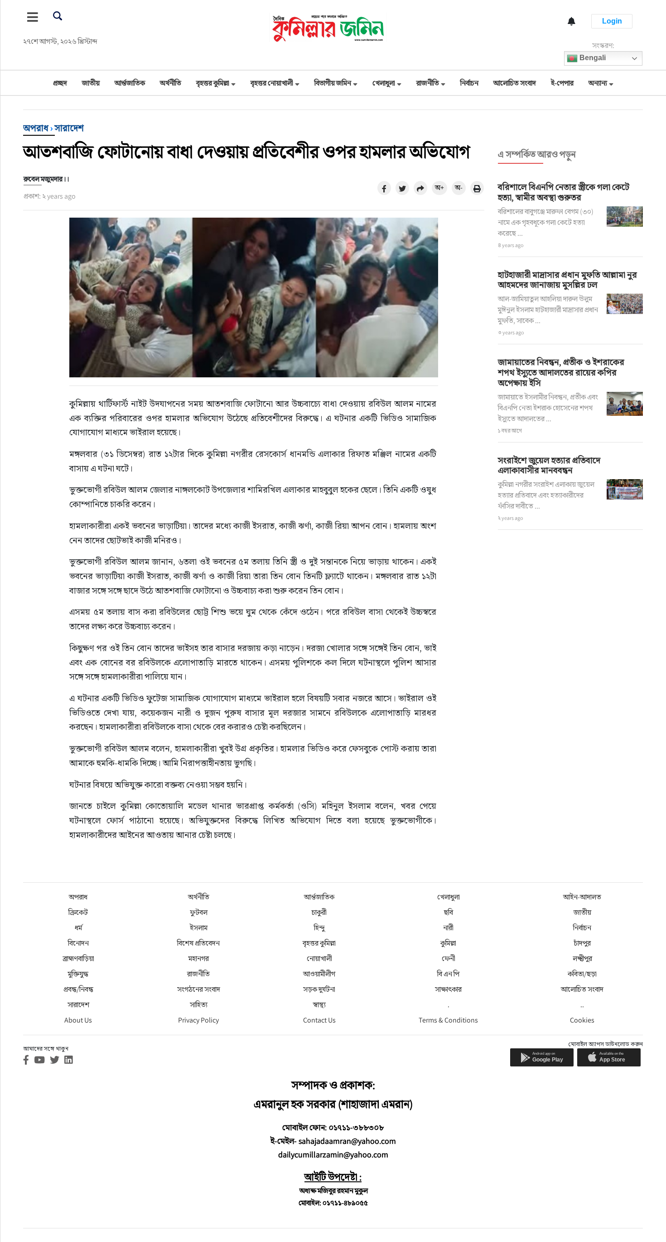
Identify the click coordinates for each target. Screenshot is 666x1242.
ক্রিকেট (78, 912)
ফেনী (448, 958)
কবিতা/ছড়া (582, 974)
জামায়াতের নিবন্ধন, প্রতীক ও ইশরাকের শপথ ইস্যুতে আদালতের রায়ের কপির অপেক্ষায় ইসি (561, 372)
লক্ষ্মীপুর (582, 958)
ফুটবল (199, 912)
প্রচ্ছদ (60, 83)
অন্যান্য (598, 83)
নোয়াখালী (319, 958)
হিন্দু (319, 928)
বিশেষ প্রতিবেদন (198, 943)
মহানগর (198, 958)
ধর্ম (78, 928)
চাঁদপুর (582, 943)
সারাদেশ (69, 128)
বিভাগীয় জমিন (332, 83)
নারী (448, 928)
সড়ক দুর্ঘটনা (319, 989)
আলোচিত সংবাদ (514, 83)
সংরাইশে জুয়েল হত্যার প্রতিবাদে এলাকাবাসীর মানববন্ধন (549, 465)
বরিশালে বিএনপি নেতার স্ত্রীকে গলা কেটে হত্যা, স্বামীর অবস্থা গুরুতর (563, 192)
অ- (459, 187)
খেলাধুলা (383, 83)
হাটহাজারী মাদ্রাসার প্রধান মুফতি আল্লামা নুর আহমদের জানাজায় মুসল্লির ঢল (567, 279)
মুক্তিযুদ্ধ (78, 974)
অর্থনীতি (170, 83)
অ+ (439, 187)
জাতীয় (91, 83)
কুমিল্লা (448, 943)
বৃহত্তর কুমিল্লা (212, 83)
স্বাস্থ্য (319, 1004)
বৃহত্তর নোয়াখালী (272, 83)
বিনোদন (78, 943)
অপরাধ (35, 128)
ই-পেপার (562, 83)
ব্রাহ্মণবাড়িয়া (78, 958)
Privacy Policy (198, 1020)
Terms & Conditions (448, 1020)
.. (582, 1004)
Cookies (582, 1020)
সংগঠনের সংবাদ (198, 989)
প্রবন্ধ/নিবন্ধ (78, 989)
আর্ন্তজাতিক (130, 83)
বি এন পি (448, 974)
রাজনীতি (427, 83)
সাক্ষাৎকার (448, 989)
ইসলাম (199, 928)
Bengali (592, 58)
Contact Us (319, 1020)
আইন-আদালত (582, 897)
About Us (78, 1020)
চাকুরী (319, 912)
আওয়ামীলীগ (319, 974)
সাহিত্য (199, 1004)
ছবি (448, 912)
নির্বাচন (469, 83)
